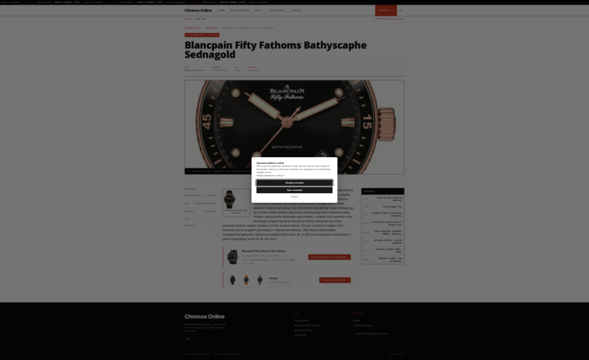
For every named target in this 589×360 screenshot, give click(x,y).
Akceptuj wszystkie (294, 183)
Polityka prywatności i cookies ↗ (270, 175)
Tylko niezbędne (294, 190)
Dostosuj (294, 196)
